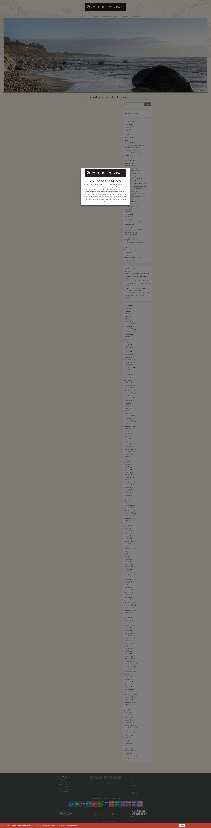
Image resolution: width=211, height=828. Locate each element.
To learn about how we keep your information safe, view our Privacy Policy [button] (55, 825)
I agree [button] (182, 825)
